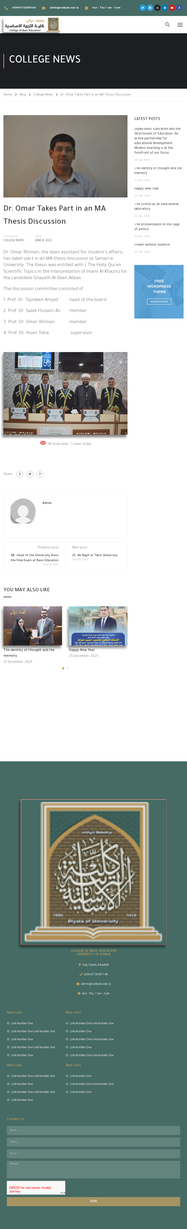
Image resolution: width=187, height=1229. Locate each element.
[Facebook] (19, 474)
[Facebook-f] (179, 8)
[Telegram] (150, 8)
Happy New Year (82, 650)
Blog (23, 95)
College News (43, 95)
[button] (63, 668)
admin (47, 503)
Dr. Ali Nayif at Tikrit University (94, 555)
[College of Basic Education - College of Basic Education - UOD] (31, 24)
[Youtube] (172, 8)
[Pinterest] (40, 474)
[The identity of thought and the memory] (32, 626)
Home (7, 95)
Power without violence (152, 245)
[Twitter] (143, 8)
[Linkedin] (164, 8)
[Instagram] (157, 8)
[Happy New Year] (98, 626)
